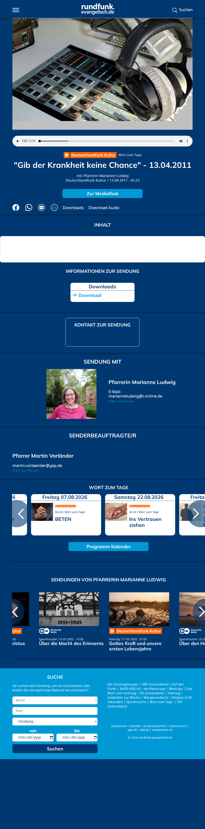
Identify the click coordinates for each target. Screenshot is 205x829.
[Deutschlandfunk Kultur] (90, 155)
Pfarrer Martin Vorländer (42, 455)
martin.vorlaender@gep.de (37, 466)
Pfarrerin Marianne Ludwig (106, 175)
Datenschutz (178, 726)
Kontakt (135, 726)
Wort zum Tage (130, 155)
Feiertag (114, 639)
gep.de (132, 730)
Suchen (186, 10)
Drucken (54, 207)
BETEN (63, 519)
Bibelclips (176, 689)
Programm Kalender (108, 546)
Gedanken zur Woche (124, 697)
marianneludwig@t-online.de (135, 396)
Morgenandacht (156, 697)
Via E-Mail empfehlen (41, 207)
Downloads (73, 208)
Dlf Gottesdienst (152, 693)
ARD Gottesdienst (155, 684)
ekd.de (144, 730)
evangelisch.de (162, 730)
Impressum (119, 726)
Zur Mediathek (103, 193)
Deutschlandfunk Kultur (86, 180)
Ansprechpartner (154, 726)
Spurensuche (48, 639)
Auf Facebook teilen (15, 207)
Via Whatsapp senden (28, 207)
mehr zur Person (121, 401)
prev (16, 513)
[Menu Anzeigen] (15, 10)
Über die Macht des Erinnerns (71, 643)
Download (89, 295)
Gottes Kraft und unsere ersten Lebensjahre (135, 646)
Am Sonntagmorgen (123, 684)
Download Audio (103, 208)
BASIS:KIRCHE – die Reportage (142, 689)
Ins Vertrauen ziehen (145, 522)
